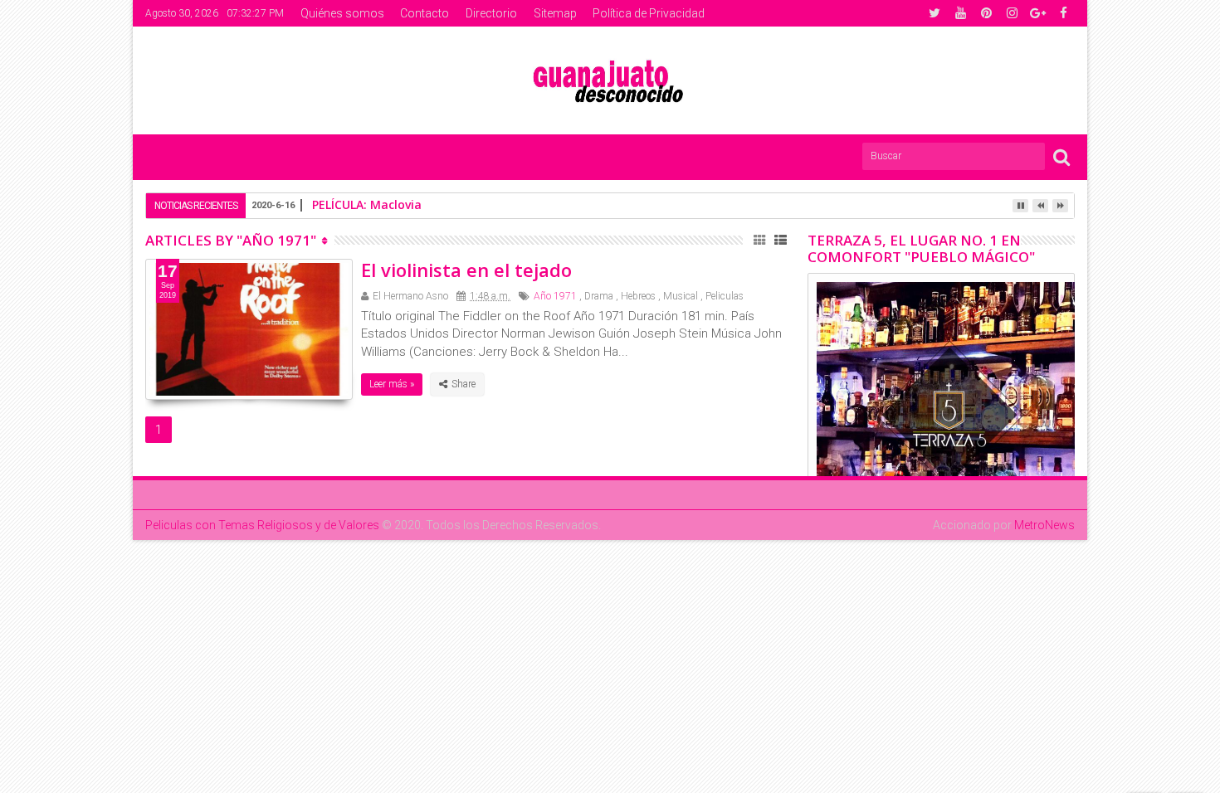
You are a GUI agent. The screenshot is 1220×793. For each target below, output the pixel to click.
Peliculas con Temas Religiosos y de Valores (262, 525)
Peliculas (724, 296)
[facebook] (1063, 13)
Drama (598, 296)
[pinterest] (986, 13)
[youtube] (960, 13)
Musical (680, 296)
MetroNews (1044, 525)
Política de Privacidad (649, 13)
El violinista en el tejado (466, 269)
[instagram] (1011, 13)
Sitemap (555, 13)
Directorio (491, 13)
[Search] (1061, 156)
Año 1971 (555, 296)
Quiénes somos (342, 13)
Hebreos (638, 296)
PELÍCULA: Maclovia (367, 204)
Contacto (424, 13)
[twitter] (934, 13)
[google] (1037, 13)
